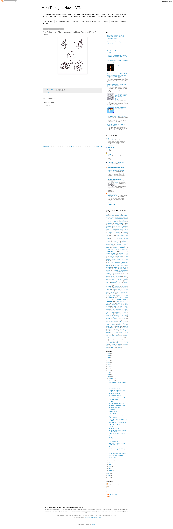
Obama (111, 297)
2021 (108, 353)
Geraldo (125, 257)
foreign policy (112, 256)
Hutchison (108, 270)
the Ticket (122, 334)
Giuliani (118, 259)
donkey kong (119, 244)
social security (109, 323)
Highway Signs (111, 139)
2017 (108, 358)
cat (127, 223)
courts (112, 235)
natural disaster (123, 292)
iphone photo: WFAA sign (121, 65)
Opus (120, 297)
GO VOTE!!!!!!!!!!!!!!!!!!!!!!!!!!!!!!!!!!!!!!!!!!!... (117, 453)
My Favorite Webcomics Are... (116, 413)
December (111, 378)
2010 (108, 372)
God (109, 260)
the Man (116, 334)
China (119, 226)
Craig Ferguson (120, 235)
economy (108, 246)
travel (114, 337)
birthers (108, 220)
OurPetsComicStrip (91, 21)
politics (112, 307)
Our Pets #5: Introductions (115, 395)
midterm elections (116, 287)
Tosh (122, 335)
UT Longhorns (118, 339)
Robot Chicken (124, 313)
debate (121, 239)
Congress (117, 232)
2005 (108, 477)
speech (119, 324)
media (108, 286)
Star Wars (110, 327)
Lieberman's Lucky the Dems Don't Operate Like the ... (117, 391)
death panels (115, 239)
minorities (108, 289)
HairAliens (105, 21)
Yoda (121, 345)
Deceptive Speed (112, 194)
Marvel (125, 282)
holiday (109, 268)
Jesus (111, 274)
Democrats (115, 241)
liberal (125, 279)
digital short (124, 241)
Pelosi (125, 303)
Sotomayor (122, 323)
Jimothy (109, 155)
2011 (108, 370)
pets (122, 304)
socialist (115, 323)
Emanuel (108, 249)
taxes (117, 329)
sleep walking (114, 321)
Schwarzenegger (111, 317)
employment (124, 249)
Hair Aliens (124, 262)
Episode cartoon (110, 253)
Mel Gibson (124, 286)
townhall (126, 335)
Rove (117, 315)
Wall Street (111, 342)
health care (113, 264)
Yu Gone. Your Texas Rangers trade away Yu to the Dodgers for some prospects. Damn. (117, 170)
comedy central (110, 230)
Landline (114, 277)
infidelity (107, 271)
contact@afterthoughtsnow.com (93, 517)
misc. (114, 289)
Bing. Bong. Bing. (113, 494)
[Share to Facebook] (62, 90)
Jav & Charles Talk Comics (62, 21)
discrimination (115, 243)
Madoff (120, 282)
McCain (108, 284)
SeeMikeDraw (111, 204)
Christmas (108, 227)
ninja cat (119, 293)
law (125, 278)
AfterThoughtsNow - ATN (61, 8)
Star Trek (126, 326)
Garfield (120, 257)
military (124, 287)
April (110, 466)
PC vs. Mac (120, 303)
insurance (114, 271)
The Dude (115, 332)
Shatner (118, 320)
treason (119, 337)
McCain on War (112, 457)
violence (120, 341)
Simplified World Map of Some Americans (120, 108)
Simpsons (124, 320)
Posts (109, 484)
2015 (108, 362)
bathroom (114, 217)
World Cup (124, 344)
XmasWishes (123, 21)
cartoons (122, 223)
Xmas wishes (115, 345)
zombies (119, 347)
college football (119, 229)
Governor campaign (124, 260)
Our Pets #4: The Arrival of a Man (117, 405)
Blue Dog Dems (123, 220)
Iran (121, 273)
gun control (110, 262)
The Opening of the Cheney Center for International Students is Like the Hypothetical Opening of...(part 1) (121, 97)
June (110, 462)
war (117, 342)
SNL (120, 321)
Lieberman (108, 281)
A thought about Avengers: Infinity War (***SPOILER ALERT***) (116, 85)
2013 (108, 366)
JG (109, 496)
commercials (125, 230)
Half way (110, 163)
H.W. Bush (117, 262)
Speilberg (125, 324)
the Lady (122, 332)
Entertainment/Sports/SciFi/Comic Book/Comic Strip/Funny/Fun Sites (115, 36)
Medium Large (111, 147)
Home (44, 21)
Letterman (119, 279)
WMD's (119, 344)
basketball (108, 217)
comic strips (118, 230)
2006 (108, 475)
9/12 (111, 214)
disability (107, 242)
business (116, 221)
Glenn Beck (125, 259)
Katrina (109, 277)
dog (112, 244)
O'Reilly (126, 295)
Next (44, 82)
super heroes (125, 327)
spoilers (114, 326)
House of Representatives (120, 268)
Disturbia (124, 242)
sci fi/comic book (121, 317)
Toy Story (109, 337)
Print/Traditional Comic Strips (114, 42)
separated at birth (110, 320)
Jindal (124, 274)
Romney (107, 315)
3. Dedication (112, 409)
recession (124, 310)
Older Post (99, 146)
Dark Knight (113, 236)
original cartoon (50, 92)
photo (114, 306)
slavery (107, 321)
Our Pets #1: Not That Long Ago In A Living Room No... (117, 431)
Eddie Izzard (117, 246)
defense (126, 239)
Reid (113, 312)
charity (114, 224)
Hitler (127, 267)
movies (110, 290)
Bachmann (124, 215)
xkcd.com (110, 138)
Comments (111, 487)
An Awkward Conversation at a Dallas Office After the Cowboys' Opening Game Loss (117, 56)
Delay (109, 241)
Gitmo (113, 259)
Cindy (123, 227)
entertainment (111, 251)
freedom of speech (112, 257)
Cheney (119, 224)
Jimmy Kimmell (118, 274)
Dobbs (107, 244)
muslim (107, 292)
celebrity (109, 224)
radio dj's (118, 310)
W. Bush (126, 341)
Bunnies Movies (109, 221)
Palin (113, 303)
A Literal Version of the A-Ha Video (117, 433)
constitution (114, 233)
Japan (107, 274)
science (108, 318)
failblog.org (121, 253)
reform (107, 312)
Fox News (126, 256)
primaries (108, 309)
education (115, 247)
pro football (118, 309)
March (110, 468)
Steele (118, 327)
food (107, 256)
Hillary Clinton (124, 265)
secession (116, 318)
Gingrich (108, 259)
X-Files (107, 345)
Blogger (93, 524)
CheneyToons (114, 21)
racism (111, 310)
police (121, 306)
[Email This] (57, 90)
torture (117, 335)
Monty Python (121, 289)
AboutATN (50, 21)
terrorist (121, 330)
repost (125, 312)
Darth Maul (121, 236)
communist (110, 232)
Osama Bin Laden (120, 301)
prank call (124, 307)
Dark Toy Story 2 (113, 411)
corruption (123, 233)
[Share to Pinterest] (64, 90)
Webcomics (110, 43)
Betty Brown (121, 217)
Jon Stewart (125, 276)
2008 (108, 377)
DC (112, 238)
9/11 (107, 214)
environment (124, 251)
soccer (125, 321)
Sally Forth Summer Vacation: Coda (116, 149)
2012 (108, 368)
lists (121, 281)
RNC (117, 314)
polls (118, 307)
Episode (82, 21)
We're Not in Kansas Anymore (116, 446)
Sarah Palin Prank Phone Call (116, 455)
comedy (126, 229)
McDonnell (116, 284)
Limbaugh (115, 281)
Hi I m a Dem (116, 265)
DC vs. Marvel (118, 238)
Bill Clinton (110, 218)
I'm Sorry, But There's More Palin (116, 403)
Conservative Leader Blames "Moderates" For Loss (116, 440)
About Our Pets (112, 435)
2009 (108, 374)
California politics (123, 221)
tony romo (112, 335)
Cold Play (113, 229)
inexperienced (124, 270)
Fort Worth (119, 256)
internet (108, 273)
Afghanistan (117, 214)
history (115, 267)
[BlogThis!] (59, 90)
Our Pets (56, 92)
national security (114, 292)
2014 (108, 364)
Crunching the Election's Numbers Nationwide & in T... (117, 444)
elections (122, 247)
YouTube (113, 347)
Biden (127, 217)
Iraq (126, 273)
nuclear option (120, 295)
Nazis (107, 293)
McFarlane (124, 284)
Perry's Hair (115, 304)
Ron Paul (113, 315)
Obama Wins (112, 451)
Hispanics (108, 267)
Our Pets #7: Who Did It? (115, 388)
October (111, 460)
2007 (108, 473)
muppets (117, 290)
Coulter (107, 235)
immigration (115, 270)
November (111, 380)
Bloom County (115, 220)
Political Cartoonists (112, 40)
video (126, 339)
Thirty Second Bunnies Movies (116, 386)
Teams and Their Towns (113, 195)
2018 (108, 355)
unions (111, 339)
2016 (108, 360)
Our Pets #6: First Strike (114, 393)
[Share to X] (61, 90)
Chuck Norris (117, 227)
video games (113, 341)
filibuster (114, 254)
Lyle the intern (114, 282)
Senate (123, 318)
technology (114, 330)
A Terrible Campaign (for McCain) (117, 449)
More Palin (111, 401)
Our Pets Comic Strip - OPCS (115, 179)
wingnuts (113, 344)
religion (118, 312)
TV (123, 337)
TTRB (99, 21)
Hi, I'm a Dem (74, 21)
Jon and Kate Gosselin (116, 276)
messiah (107, 287)
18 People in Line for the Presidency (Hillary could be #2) (116, 125)
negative (112, 293)
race (107, 310)
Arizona (112, 215)
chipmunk (125, 226)
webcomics (122, 342)
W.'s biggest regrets (113, 438)
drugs (125, 244)
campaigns (109, 223)
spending (108, 326)
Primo (113, 309)
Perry (107, 304)
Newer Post (46, 146)
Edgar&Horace (46, 24)
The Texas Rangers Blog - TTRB (116, 167)
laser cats (120, 277)
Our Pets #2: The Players (115, 428)
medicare (117, 286)
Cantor (116, 223)
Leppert (113, 279)
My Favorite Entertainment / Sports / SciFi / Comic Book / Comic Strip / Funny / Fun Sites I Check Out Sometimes (117, 75)
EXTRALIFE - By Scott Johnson (116, 162)
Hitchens (122, 267)
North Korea (112, 295)
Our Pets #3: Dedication (114, 407)
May (110, 464)
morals (127, 289)
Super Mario (111, 329)
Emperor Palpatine (116, 249)
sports (119, 326)
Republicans (109, 314)
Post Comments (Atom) (55, 149)
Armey (117, 215)
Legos (107, 279)
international (121, 271)
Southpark (113, 324)
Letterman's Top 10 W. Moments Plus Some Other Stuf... (118, 398)
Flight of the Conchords (122, 254)
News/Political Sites (112, 38)
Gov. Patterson (115, 260)
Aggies (123, 214)
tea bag (122, 329)
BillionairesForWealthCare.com (120, 218)
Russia (122, 315)
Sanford (126, 315)
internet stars (115, 273)
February (111, 470)
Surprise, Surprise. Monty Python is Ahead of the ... (117, 383)
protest (125, 309)
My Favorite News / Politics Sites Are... (116, 116)
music (123, 290)
